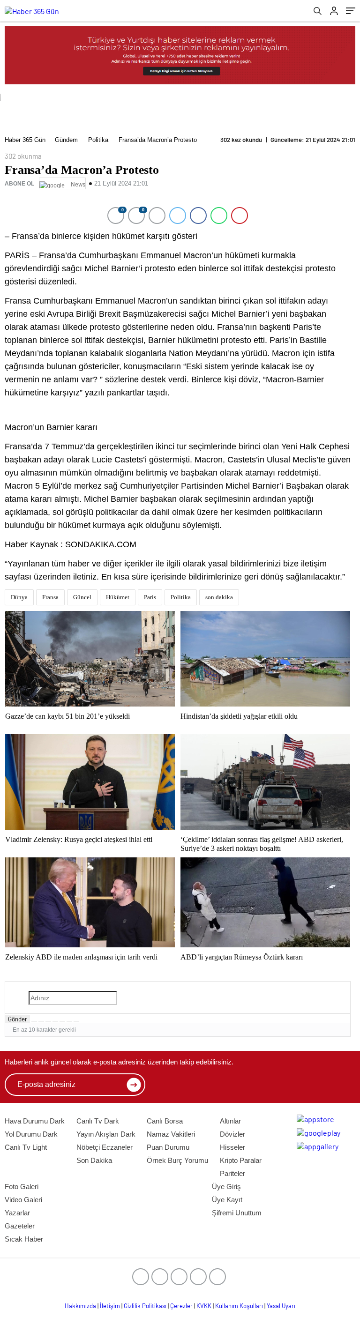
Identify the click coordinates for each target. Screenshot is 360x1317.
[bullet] (62, 1021)
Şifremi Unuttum (237, 1213)
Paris (150, 597)
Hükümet (117, 597)
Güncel (82, 597)
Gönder (17, 1019)
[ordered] (55, 1021)
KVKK (203, 1306)
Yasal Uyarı (281, 1306)
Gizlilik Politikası (145, 1306)
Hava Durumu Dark (35, 1121)
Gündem (66, 139)
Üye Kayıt (227, 1200)
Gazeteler (20, 1226)
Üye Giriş (226, 1187)
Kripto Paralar (241, 1160)
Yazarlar (17, 1213)
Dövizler (232, 1134)
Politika (98, 139)
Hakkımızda (80, 1306)
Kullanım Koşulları (239, 1306)
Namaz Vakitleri (171, 1134)
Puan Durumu (168, 1147)
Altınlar (230, 1121)
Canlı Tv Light (26, 1147)
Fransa (50, 597)
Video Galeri (23, 1200)
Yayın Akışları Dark (105, 1134)
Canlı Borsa (165, 1121)
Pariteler (232, 1173)
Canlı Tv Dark (97, 1121)
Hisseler (232, 1147)
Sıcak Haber (24, 1239)
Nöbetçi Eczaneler (104, 1147)
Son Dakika (94, 1160)
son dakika (219, 597)
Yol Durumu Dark (31, 1134)
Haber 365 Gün (25, 139)
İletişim (110, 1306)
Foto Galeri (21, 1187)
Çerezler (181, 1306)
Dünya (19, 597)
